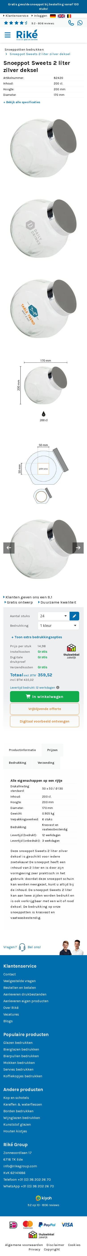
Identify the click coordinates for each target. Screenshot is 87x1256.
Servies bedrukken (18, 1069)
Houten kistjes (15, 1131)
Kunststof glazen (17, 1124)
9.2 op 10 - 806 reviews (43, 1205)
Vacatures (11, 1014)
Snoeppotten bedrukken (24, 49)
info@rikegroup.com (20, 1166)
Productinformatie (22, 750)
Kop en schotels (16, 1098)
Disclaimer (55, 1245)
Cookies (74, 1245)
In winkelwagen (47, 696)
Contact (9, 974)
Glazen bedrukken (18, 1043)
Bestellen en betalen (19, 987)
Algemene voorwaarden (24, 1245)
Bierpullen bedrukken (21, 1056)
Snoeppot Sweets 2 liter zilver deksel (40, 54)
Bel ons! (34, 947)
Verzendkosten (21, 667)
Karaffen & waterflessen (22, 1104)
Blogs (8, 1021)
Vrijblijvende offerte (44, 709)
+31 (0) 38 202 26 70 (34, 1179)
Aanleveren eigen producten (25, 1001)
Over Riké (11, 1008)
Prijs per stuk (20, 646)
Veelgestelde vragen (19, 981)
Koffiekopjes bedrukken (22, 1076)
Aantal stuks (20, 616)
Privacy (34, 1249)
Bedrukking (19, 626)
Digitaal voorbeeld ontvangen (44, 721)
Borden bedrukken (18, 1111)
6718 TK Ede (13, 1159)
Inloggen (40, 16)
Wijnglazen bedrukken (21, 1118)
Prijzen (52, 750)
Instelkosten (20, 652)
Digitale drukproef (17, 659)
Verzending (46, 763)
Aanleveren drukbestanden (24, 994)
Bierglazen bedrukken (21, 1049)
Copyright (52, 1249)
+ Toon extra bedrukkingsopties (36, 637)
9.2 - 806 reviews (42, 23)
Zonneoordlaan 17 (17, 1153)
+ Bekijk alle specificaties (21, 102)
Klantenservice (17, 16)
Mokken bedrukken (19, 1063)
